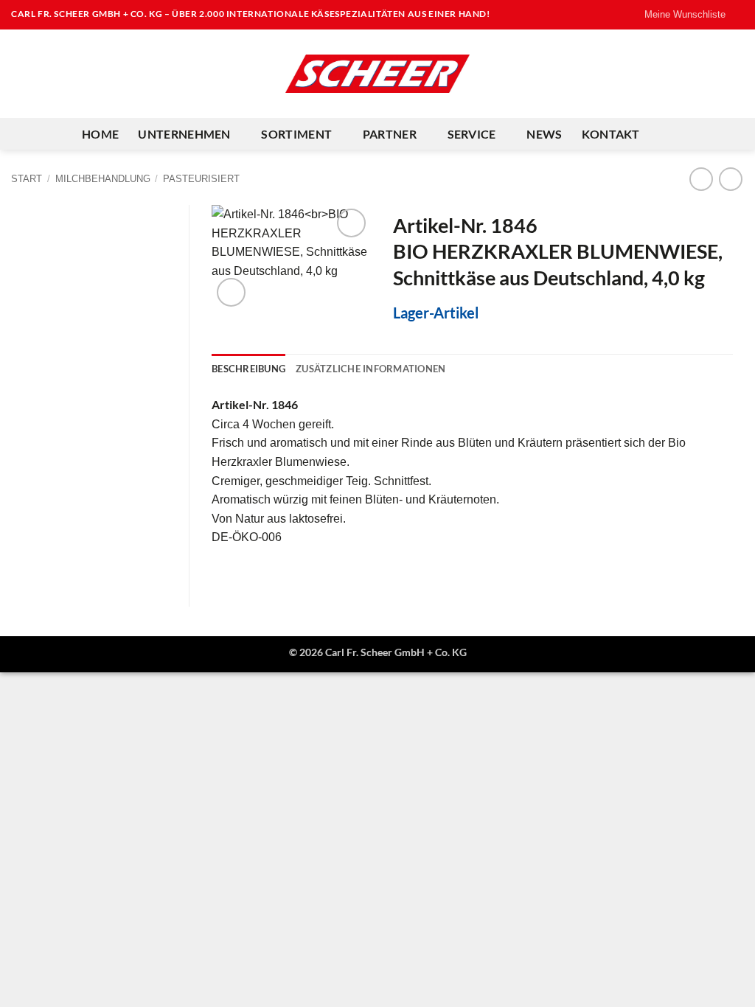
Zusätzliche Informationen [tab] (370, 368)
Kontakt (611, 134)
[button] (231, 292)
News (544, 134)
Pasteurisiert (201, 178)
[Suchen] (666, 134)
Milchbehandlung (102, 178)
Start (26, 178)
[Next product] (700, 178)
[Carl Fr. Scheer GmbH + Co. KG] (377, 74)
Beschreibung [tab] (248, 368)
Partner (390, 134)
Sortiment (296, 134)
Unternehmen (184, 134)
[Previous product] (730, 178)
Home (100, 134)
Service (472, 134)
